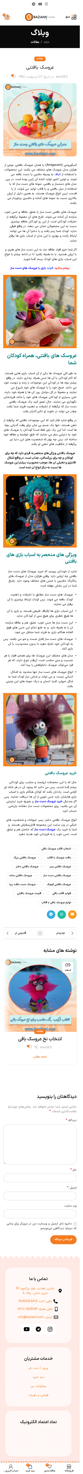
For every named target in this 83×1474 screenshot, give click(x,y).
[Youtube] (26, 1329)
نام (73, 1170)
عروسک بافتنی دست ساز (57, 875)
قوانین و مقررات (38, 1395)
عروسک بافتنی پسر (60, 867)
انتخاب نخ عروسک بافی (40, 1039)
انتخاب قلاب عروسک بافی (56, 849)
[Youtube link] (40, 4)
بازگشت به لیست (40, 933)
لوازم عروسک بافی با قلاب (56, 902)
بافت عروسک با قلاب (59, 858)
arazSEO (62, 77)
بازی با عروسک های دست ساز (28, 268)
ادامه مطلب (40, 1057)
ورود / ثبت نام (38, 1368)
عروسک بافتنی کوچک (59, 884)
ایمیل (72, 1188)
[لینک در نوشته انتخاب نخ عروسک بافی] (40, 995)
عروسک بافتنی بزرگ (24, 858)
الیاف (57, 174)
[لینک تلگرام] (34, 4)
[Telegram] (38, 1329)
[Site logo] (40, 17)
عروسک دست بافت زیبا (22, 884)
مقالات (35, 42)
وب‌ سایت (70, 1206)
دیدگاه (71, 1120)
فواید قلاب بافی (61, 893)
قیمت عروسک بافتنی (29, 893)
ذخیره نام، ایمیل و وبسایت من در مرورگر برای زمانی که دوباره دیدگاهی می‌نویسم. (42, 1226)
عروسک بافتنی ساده (20, 875)
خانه (46, 42)
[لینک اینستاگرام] (46, 4)
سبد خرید (38, 1377)
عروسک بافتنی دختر (27, 867)
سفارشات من (38, 1386)
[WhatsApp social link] (61, 914)
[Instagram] (50, 1329)
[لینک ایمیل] (72, 914)
